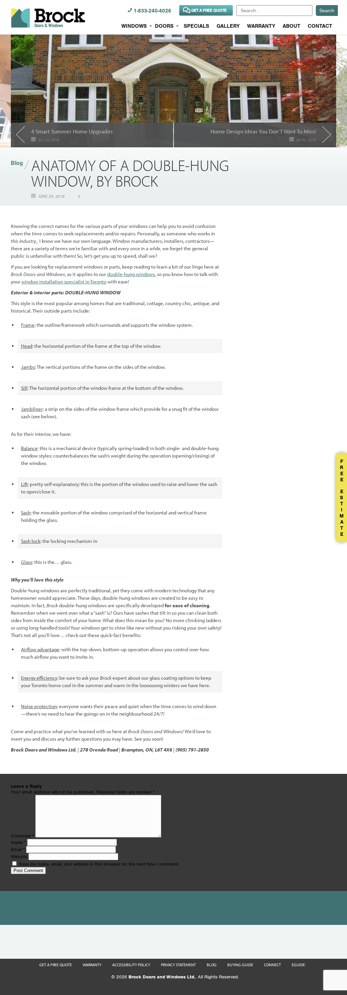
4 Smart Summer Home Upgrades (72, 131)
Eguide (298, 964)
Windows (134, 26)
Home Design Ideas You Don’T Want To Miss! (263, 131)
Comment (22, 836)
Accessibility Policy (131, 964)
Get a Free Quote (55, 964)
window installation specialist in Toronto (63, 281)
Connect (272, 964)
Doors (164, 26)
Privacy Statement (178, 964)
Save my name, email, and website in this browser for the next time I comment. (99, 864)
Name (18, 842)
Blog (17, 163)
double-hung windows (131, 274)
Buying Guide (240, 964)
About (291, 26)
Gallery (228, 26)
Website (19, 857)
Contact (320, 26)
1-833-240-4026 (152, 10)
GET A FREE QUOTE (208, 10)
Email (18, 849)
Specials (196, 26)
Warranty (261, 26)
